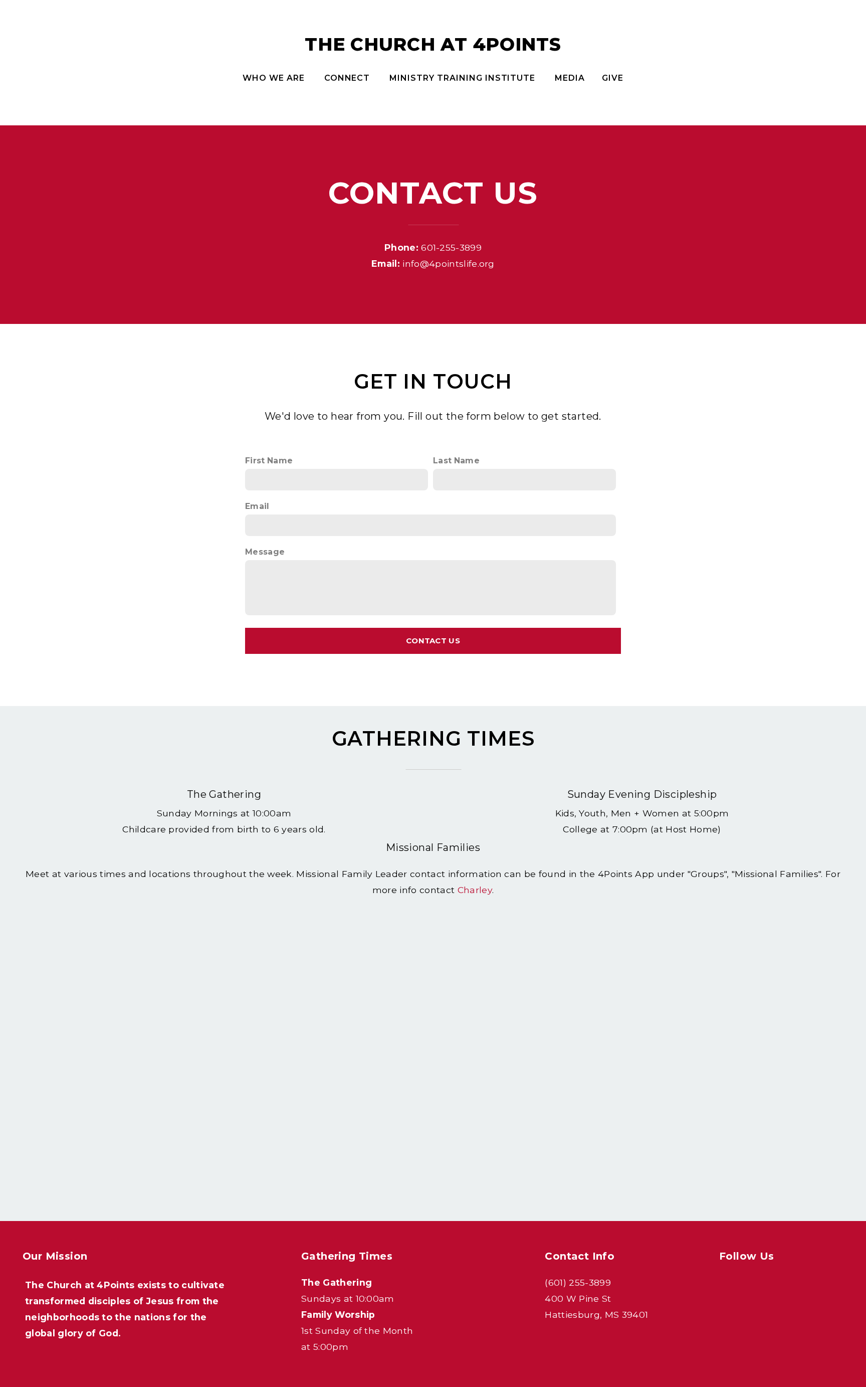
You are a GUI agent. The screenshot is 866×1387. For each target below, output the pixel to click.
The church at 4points (433, 44)
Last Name (456, 460)
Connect (348, 78)
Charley (475, 890)
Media (570, 78)
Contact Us (433, 640)
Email (257, 506)
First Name (269, 460)
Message (265, 552)
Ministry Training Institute (463, 78)
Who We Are (275, 78)
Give (612, 78)
